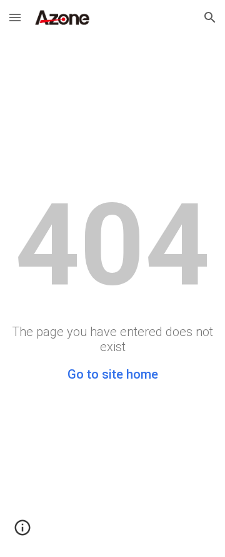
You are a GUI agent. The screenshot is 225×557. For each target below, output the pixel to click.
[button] (15, 17)
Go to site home (113, 374)
